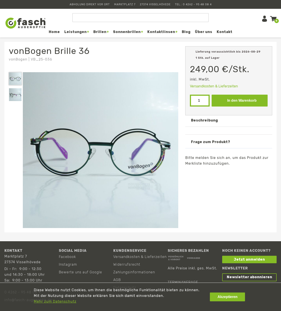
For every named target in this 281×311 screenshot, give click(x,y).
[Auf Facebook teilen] (208, 174)
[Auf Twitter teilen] (221, 174)
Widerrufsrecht (126, 264)
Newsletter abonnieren (249, 277)
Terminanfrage (183, 282)
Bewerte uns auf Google (80, 272)
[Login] (264, 18)
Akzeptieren (228, 297)
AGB (117, 280)
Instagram (68, 264)
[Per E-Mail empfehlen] (234, 174)
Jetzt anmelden (249, 259)
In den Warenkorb (242, 100)
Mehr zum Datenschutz (55, 301)
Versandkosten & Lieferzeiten (214, 86)
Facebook (67, 257)
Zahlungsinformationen (134, 272)
